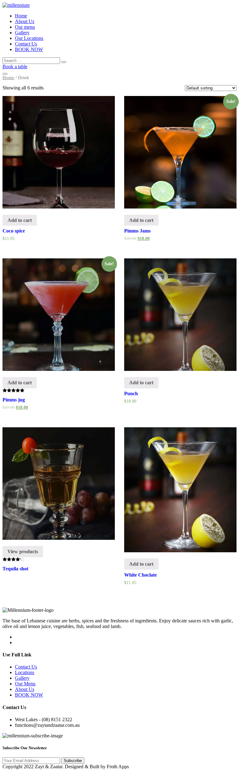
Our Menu (25, 683)
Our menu (25, 27)
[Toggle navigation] (4, 74)
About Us (24, 21)
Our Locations (29, 38)
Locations (24, 672)
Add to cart (19, 220)
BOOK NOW (29, 49)
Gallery (22, 32)
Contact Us (26, 43)
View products (22, 551)
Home (21, 15)
